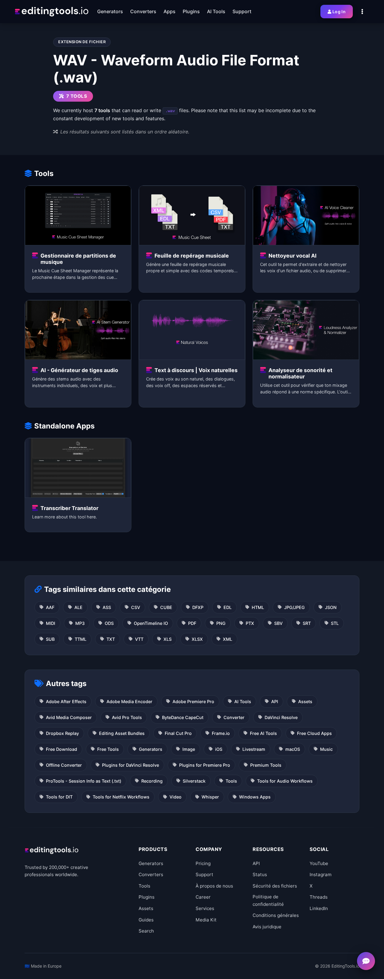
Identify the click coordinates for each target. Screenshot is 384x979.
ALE (78, 607)
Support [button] (241, 11)
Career (203, 897)
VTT (139, 639)
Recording (152, 780)
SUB (50, 639)
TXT (110, 639)
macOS (292, 749)
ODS (109, 623)
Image (188, 749)
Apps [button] (170, 11)
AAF (50, 607)
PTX (250, 623)
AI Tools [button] (216, 11)
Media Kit (206, 920)
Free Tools (108, 749)
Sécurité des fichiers (275, 886)
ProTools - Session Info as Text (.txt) (83, 780)
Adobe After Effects (66, 701)
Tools (231, 780)
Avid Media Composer (69, 717)
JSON (331, 607)
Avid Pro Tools (127, 717)
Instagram (321, 874)
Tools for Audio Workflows (285, 780)
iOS (218, 749)
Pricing (203, 863)
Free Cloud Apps (314, 733)
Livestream (253, 749)
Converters (151, 874)
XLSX (197, 639)
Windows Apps (255, 796)
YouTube (319, 863)
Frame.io (221, 733)
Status (260, 874)
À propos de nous (214, 886)
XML (227, 639)
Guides (146, 920)
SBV (278, 623)
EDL (228, 607)
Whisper (210, 796)
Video (176, 796)
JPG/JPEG (294, 607)
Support (204, 874)
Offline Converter (64, 765)
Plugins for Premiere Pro (204, 765)
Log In (339, 11)
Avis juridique (267, 927)
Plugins (146, 897)
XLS (168, 639)
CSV (135, 607)
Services (205, 908)
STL (335, 623)
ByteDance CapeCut (182, 717)
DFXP (197, 607)
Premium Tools (265, 765)
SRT (307, 623)
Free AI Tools (263, 733)
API (274, 701)
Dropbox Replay (62, 733)
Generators (150, 749)
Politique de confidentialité (268, 900)
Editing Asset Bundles (122, 733)
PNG (221, 623)
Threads (319, 897)
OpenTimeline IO (151, 623)
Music (326, 749)
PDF (192, 623)
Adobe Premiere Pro (193, 701)
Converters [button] (143, 11)
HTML (258, 607)
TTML (80, 639)
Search (146, 931)
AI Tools (242, 701)
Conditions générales (276, 915)
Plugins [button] (191, 11)
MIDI (50, 623)
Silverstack (194, 780)
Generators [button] (110, 11)
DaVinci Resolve (281, 717)
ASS (107, 607)
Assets (305, 701)
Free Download (61, 749)
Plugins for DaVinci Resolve (130, 765)
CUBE (166, 607)
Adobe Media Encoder (129, 701)
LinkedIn (319, 908)
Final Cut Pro (178, 733)
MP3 (80, 623)
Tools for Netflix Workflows (121, 796)
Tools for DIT (59, 796)
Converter (234, 717)
